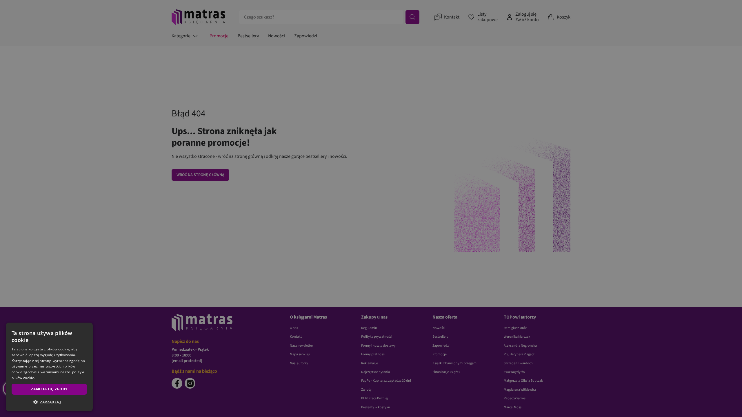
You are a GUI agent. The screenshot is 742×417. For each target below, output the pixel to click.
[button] (49, 401)
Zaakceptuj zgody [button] (49, 389)
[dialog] (49, 367)
